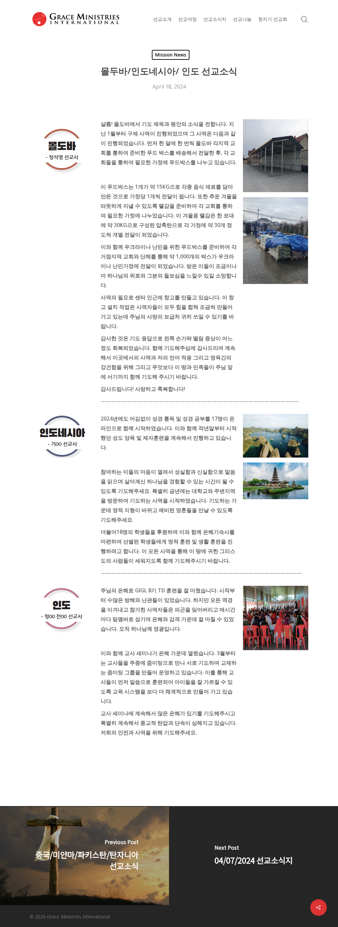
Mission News (170, 55)
